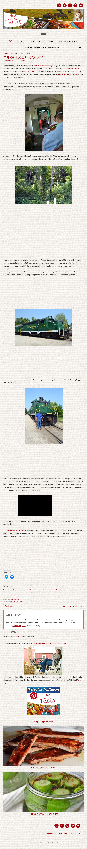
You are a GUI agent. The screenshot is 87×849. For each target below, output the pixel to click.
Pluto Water (29, 71)
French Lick (14, 601)
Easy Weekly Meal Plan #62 (65, 590)
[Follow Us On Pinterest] (43, 716)
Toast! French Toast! (10, 590)
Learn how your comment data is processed (50, 643)
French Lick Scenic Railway (67, 74)
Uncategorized (15, 599)
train (20, 601)
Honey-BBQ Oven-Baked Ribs (43, 768)
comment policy (19, 625)
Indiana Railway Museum (16, 530)
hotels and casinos (72, 68)
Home (5, 53)
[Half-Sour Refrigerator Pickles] (43, 792)
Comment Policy (50, 833)
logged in (16, 637)
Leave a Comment (22, 60)
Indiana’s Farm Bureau (42, 65)
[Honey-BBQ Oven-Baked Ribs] (43, 746)
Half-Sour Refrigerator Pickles (43, 814)
